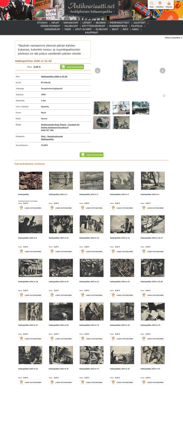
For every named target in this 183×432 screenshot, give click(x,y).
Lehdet (87, 22)
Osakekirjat (52, 29)
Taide (67, 29)
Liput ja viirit (83, 29)
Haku (135, 29)
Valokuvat (71, 26)
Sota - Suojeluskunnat (52, 136)
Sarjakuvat (70, 22)
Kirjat (55, 22)
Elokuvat (102, 29)
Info (125, 29)
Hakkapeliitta (47, 139)
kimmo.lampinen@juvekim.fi (54, 127)
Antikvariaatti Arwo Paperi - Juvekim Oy (60, 124)
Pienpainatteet (119, 22)
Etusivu (42, 22)
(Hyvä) (47, 82)
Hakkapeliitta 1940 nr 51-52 (54, 76)
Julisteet (139, 22)
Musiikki (101, 22)
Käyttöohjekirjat (93, 26)
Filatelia (136, 26)
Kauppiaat (91, 32)
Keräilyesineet (50, 26)
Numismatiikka (118, 26)
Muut (115, 29)
